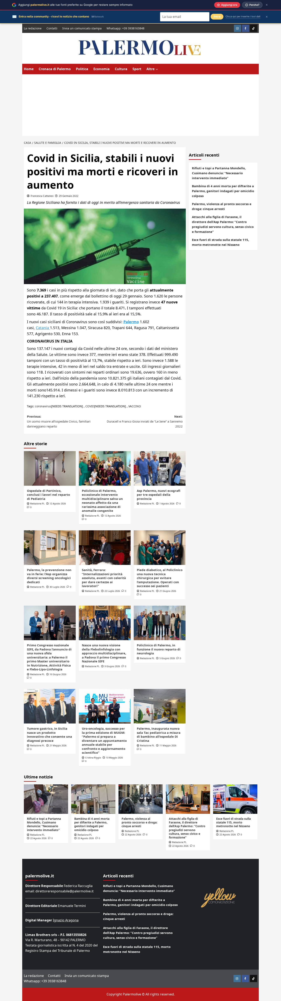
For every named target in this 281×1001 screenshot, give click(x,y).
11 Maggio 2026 (167, 745)
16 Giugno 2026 (58, 674)
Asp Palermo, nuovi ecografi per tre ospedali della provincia (158, 495)
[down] (156, 69)
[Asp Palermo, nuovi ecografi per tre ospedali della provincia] (160, 468)
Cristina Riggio (93, 757)
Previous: (59, 421)
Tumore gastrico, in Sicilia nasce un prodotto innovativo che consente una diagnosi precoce (49, 734)
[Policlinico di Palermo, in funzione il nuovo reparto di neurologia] (160, 623)
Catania (43, 327)
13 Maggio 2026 (114, 757)
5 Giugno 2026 (167, 658)
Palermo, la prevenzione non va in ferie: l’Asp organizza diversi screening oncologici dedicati (49, 576)
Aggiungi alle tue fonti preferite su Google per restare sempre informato (75, 4)
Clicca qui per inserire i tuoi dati (242, 16)
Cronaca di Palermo (55, 69)
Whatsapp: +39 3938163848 (125, 28)
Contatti (51, 28)
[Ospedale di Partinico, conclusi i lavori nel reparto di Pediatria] (50, 468)
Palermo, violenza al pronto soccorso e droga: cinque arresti (221, 206)
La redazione (33, 28)
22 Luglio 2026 (112, 590)
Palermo (131, 321)
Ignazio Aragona (66, 920)
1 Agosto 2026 (166, 503)
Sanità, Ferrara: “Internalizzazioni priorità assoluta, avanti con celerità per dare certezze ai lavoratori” (104, 578)
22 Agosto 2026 (38, 838)
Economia (101, 69)
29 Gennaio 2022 (68, 196)
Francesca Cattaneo (42, 196)
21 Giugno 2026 (167, 590)
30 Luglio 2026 (57, 586)
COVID (89, 406)
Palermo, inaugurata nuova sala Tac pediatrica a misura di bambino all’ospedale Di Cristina (158, 734)
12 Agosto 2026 (58, 503)
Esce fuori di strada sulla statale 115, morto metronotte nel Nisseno (220, 242)
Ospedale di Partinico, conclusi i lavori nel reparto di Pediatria (48, 495)
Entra (217, 16)
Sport (136, 69)
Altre (150, 69)
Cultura (121, 69)
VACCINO (134, 406)
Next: (145, 421)
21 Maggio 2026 (58, 745)
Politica (82, 69)
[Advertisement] (140, 105)
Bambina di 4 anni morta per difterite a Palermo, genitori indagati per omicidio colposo (223, 191)
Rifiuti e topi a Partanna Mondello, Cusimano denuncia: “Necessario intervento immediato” (219, 173)
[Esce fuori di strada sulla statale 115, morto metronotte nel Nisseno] (235, 799)
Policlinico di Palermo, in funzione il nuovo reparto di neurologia (158, 649)
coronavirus (43, 406)
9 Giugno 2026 (112, 666)
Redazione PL (37, 503)
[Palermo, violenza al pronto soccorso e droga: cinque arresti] (140, 799)
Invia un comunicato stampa (82, 28)
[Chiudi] (267, 5)
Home (29, 69)
